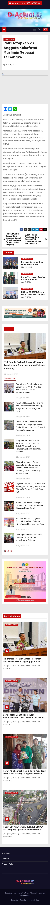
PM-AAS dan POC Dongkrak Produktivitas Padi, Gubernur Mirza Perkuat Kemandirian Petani (30, 521)
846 (10, 551)
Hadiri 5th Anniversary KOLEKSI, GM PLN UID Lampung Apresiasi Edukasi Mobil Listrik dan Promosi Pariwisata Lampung (24, 830)
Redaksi (5, 858)
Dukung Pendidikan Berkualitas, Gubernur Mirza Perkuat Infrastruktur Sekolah (30, 537)
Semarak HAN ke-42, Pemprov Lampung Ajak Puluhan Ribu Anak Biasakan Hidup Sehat (30, 505)
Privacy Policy (8, 864)
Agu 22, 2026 (11, 665)
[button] (39, 29)
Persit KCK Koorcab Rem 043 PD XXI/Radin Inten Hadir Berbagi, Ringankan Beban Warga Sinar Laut (24, 774)
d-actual (23, 665)
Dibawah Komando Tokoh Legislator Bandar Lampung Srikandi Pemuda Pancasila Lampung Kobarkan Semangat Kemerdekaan (29, 467)
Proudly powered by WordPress (17, 893)
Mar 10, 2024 (26, 267)
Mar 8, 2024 (26, 282)
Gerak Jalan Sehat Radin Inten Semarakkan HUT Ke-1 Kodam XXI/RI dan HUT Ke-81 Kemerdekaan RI (23, 718)
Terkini (9, 328)
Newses (40, 893)
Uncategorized (9, 39)
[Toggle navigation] (34, 29)
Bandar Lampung (11, 625)
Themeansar (25, 895)
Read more (10, 378)
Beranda (6, 853)
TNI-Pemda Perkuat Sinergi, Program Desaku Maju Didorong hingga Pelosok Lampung (24, 365)
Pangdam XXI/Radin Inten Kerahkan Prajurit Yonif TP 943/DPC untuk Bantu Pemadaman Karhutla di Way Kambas (28, 446)
